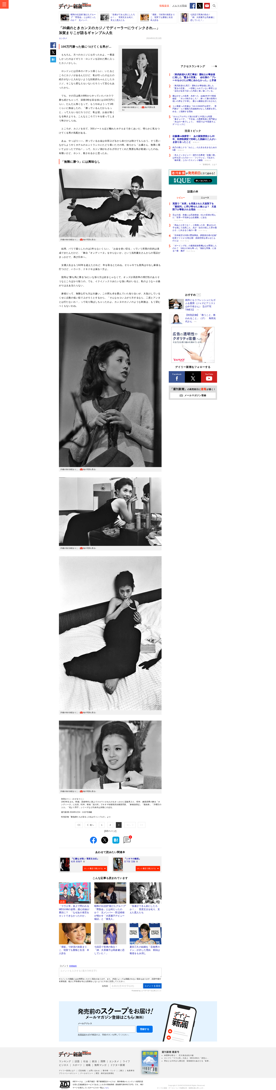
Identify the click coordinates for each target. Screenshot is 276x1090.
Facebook (176, 374)
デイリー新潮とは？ (67, 1071)
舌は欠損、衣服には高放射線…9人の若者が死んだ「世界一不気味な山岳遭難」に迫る (194, 217)
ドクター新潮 (117, 1065)
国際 (103, 1061)
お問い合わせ (94, 1071)
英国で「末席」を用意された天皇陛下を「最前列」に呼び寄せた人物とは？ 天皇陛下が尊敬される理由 (194, 206)
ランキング (65, 1061)
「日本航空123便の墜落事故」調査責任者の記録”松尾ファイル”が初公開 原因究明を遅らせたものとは (194, 238)
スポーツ (77, 1065)
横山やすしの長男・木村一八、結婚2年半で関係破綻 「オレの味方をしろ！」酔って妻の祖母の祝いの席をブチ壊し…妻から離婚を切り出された (194, 98)
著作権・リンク (109, 1071)
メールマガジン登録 (195, 395)
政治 (94, 1061)
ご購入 (121, 1071)
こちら (106, 1088)
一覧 (215, 66)
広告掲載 (82, 1071)
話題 (77, 1061)
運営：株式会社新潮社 (105, 1073)
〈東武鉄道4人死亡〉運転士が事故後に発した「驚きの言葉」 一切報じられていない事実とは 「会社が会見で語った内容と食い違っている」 (194, 88)
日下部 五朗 (129, 861)
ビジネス (64, 1065)
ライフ (126, 1061)
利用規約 (82, 1035)
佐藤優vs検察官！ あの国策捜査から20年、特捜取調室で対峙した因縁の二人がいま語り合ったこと (194, 139)
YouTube (209, 374)
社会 (85, 1061)
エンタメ (63, 38)
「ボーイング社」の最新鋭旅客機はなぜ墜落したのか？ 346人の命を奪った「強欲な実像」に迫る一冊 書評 (194, 248)
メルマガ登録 (179, 5)
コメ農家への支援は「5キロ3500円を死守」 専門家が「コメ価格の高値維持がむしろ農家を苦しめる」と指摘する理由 (194, 108)
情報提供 (164, 5)
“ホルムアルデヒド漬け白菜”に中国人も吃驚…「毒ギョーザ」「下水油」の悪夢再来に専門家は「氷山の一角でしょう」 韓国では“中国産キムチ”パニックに (194, 120)
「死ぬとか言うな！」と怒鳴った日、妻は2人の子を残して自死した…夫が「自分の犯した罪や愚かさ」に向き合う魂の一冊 (194, 227)
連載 (88, 1065)
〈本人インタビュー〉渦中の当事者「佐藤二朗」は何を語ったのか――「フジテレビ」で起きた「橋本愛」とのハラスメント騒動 (194, 157)
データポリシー (86, 1073)
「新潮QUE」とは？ (209, 165)
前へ (92, 825)
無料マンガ (100, 1065)
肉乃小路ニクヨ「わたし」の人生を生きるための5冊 (194, 148)
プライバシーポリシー (68, 1073)
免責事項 (130, 1071)
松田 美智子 (76, 861)
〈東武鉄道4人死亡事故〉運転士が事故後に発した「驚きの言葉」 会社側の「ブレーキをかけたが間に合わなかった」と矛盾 (194, 77)
